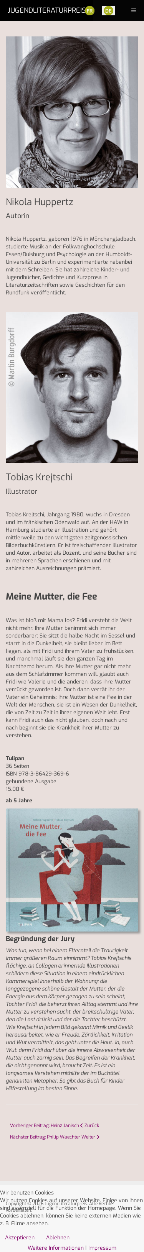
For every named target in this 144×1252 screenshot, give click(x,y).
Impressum (102, 1248)
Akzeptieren (20, 1237)
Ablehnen (58, 1237)
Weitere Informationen (56, 1248)
